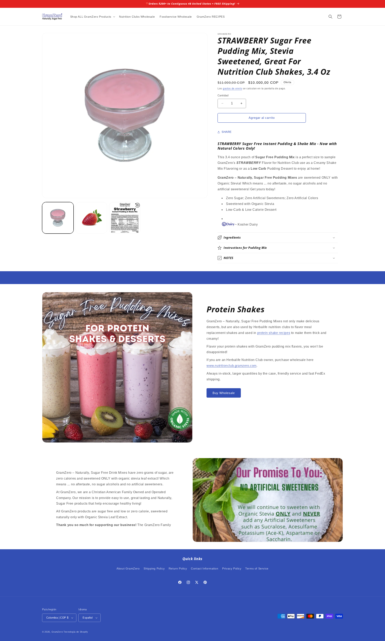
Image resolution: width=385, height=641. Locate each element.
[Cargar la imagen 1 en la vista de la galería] (58, 218)
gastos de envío (232, 88)
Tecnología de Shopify (76, 632)
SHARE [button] (227, 131)
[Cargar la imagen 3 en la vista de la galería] (125, 218)
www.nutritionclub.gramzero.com (231, 365)
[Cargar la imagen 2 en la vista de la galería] (91, 218)
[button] (92, 16)
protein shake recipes (273, 333)
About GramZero (128, 568)
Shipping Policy (154, 568)
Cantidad (223, 95)
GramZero (57, 632)
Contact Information (204, 568)
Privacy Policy (231, 568)
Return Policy (178, 568)
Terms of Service (256, 568)
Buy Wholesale (224, 393)
